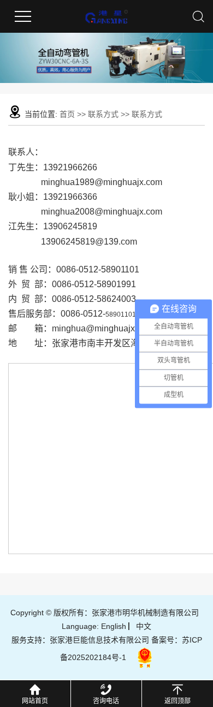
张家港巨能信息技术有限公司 (99, 639)
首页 (67, 114)
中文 (143, 626)
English (113, 626)
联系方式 (104, 114)
